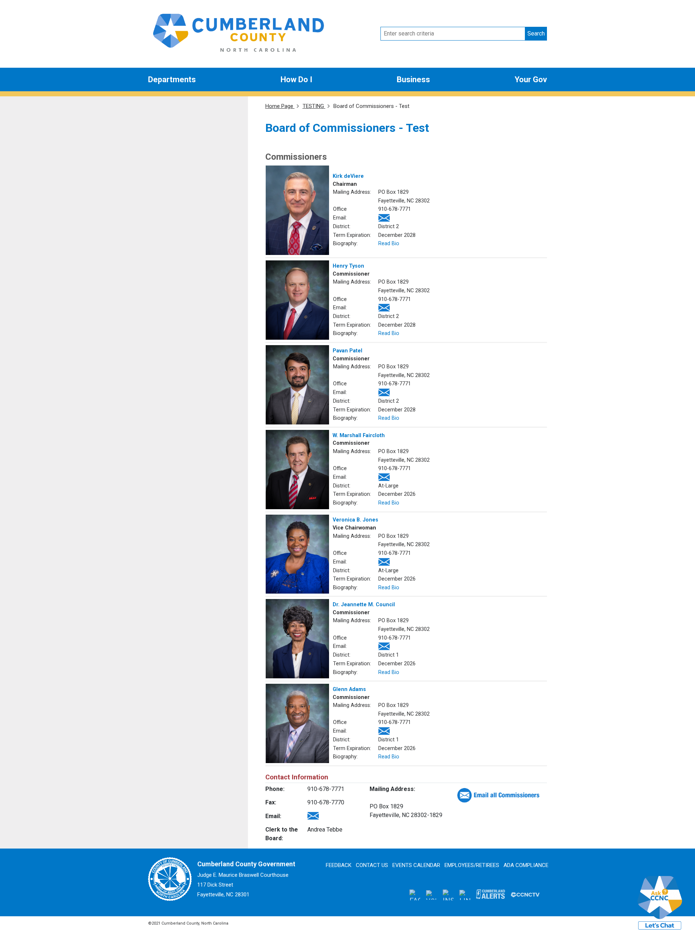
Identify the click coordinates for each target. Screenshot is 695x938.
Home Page (280, 106)
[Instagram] (448, 894)
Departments (172, 79)
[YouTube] (431, 894)
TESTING (314, 106)
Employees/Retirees (472, 865)
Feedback (338, 865)
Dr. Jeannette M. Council (364, 605)
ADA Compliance (526, 865)
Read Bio (388, 243)
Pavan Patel (347, 351)
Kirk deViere (348, 176)
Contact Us (372, 865)
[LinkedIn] (464, 894)
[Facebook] (414, 894)
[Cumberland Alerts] (490, 894)
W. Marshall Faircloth (359, 435)
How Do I (296, 79)
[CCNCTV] (525, 894)
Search (536, 33)
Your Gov (531, 79)
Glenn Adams (349, 689)
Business (413, 79)
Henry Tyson (348, 266)
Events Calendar (416, 865)
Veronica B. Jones (355, 520)
